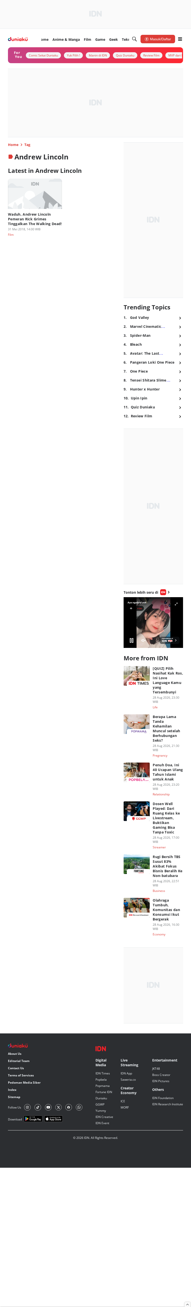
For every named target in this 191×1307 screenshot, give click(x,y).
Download (15, 1119)
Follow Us (14, 1107)
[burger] (180, 39)
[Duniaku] (18, 39)
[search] (135, 39)
